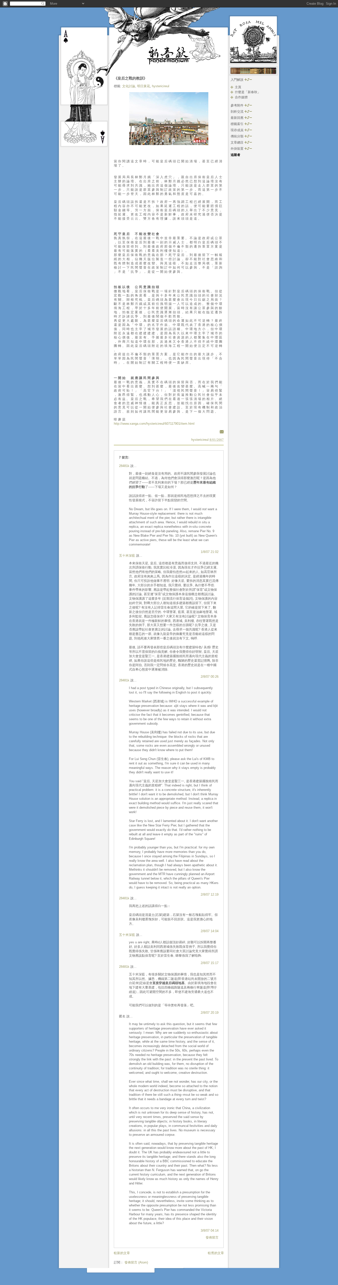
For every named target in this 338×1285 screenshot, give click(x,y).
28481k (124, 466)
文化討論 (128, 86)
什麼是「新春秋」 (248, 92)
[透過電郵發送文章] (221, 431)
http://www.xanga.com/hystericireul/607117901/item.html (154, 423)
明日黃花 (143, 86)
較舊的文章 (216, 1253)
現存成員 (237, 130)
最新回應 (237, 118)
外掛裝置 (237, 148)
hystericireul (160, 86)
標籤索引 (237, 124)
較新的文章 (122, 1253)
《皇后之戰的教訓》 (130, 78)
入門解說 (237, 80)
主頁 (238, 87)
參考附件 (237, 105)
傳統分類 (237, 136)
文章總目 (237, 142)
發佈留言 (212, 1237)
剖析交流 (237, 111)
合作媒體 (241, 97)
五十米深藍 (127, 555)
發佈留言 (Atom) (136, 1262)
